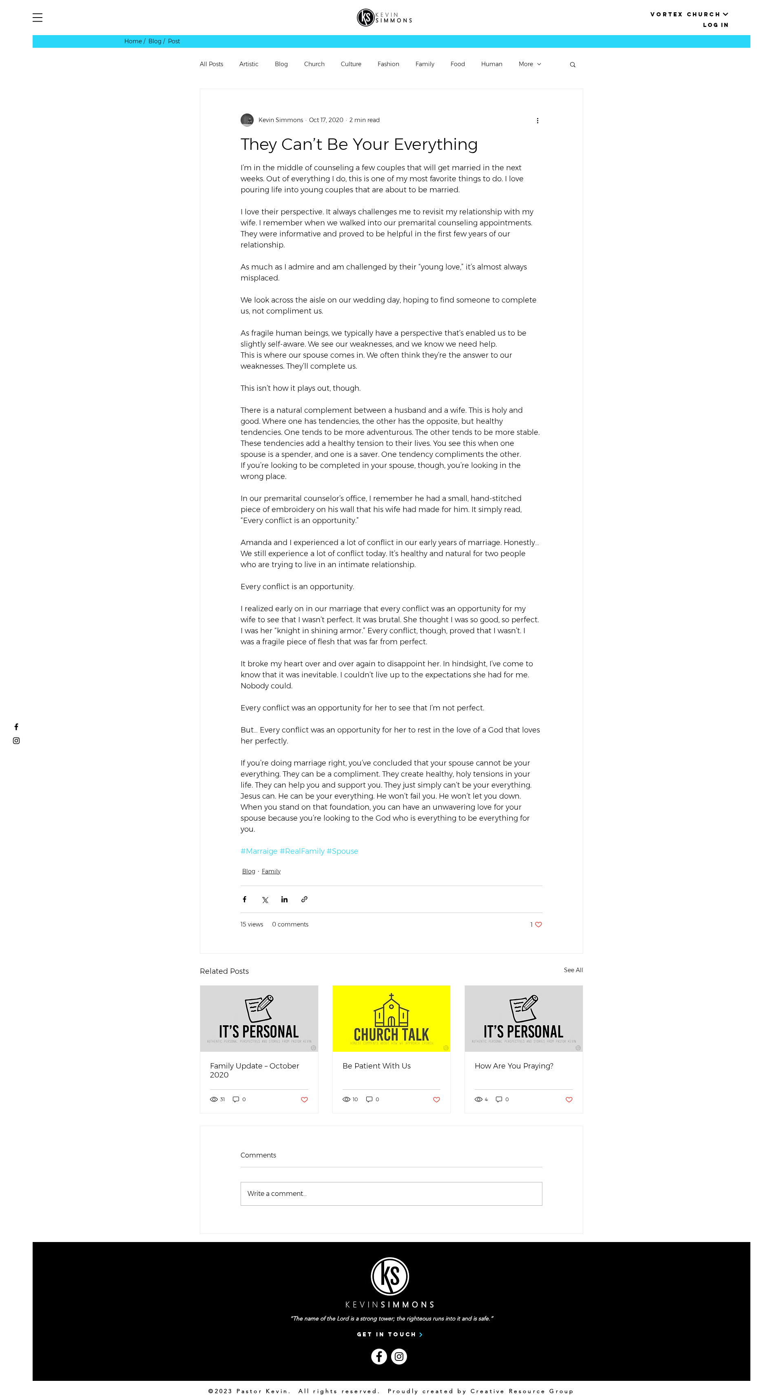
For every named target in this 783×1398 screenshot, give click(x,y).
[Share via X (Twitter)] (264, 899)
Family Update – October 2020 (254, 1071)
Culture (351, 64)
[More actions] (537, 120)
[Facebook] (379, 1357)
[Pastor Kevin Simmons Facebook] (16, 726)
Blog (281, 64)
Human (491, 64)
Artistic (249, 64)
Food (458, 64)
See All (573, 970)
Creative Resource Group (523, 1391)
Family (425, 64)
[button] (37, 17)
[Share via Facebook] (244, 899)
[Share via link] (304, 899)
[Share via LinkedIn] (284, 899)
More (526, 64)
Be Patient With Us (377, 1066)
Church (314, 64)
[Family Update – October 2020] (259, 1019)
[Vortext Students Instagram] (16, 740)
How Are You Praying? (514, 1066)
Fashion (388, 64)
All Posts (211, 64)
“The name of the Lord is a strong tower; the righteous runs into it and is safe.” (391, 1318)
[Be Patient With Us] (392, 1019)
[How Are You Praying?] (524, 1019)
